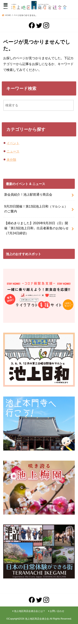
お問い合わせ (57, 611)
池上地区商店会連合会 (37, 619)
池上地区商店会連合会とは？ (29, 611)
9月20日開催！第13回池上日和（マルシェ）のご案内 (36, 209)
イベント (13, 143)
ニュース (13, 151)
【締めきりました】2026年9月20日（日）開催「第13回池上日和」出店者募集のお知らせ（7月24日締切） (36, 228)
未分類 (11, 159)
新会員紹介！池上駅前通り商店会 (28, 194)
